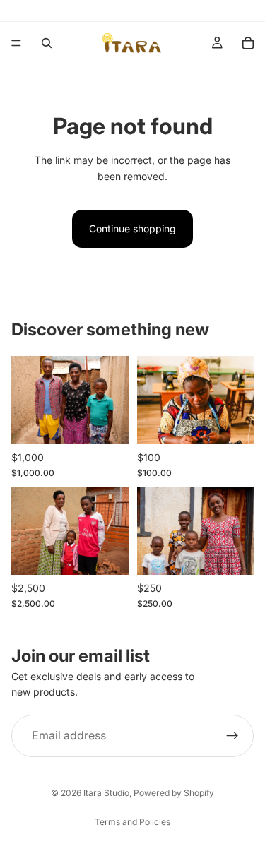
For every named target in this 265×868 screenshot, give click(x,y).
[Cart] (248, 43)
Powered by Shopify (174, 792)
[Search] (46, 43)
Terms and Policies (132, 821)
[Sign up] (232, 736)
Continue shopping (132, 228)
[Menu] (16, 43)
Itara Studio (106, 792)
